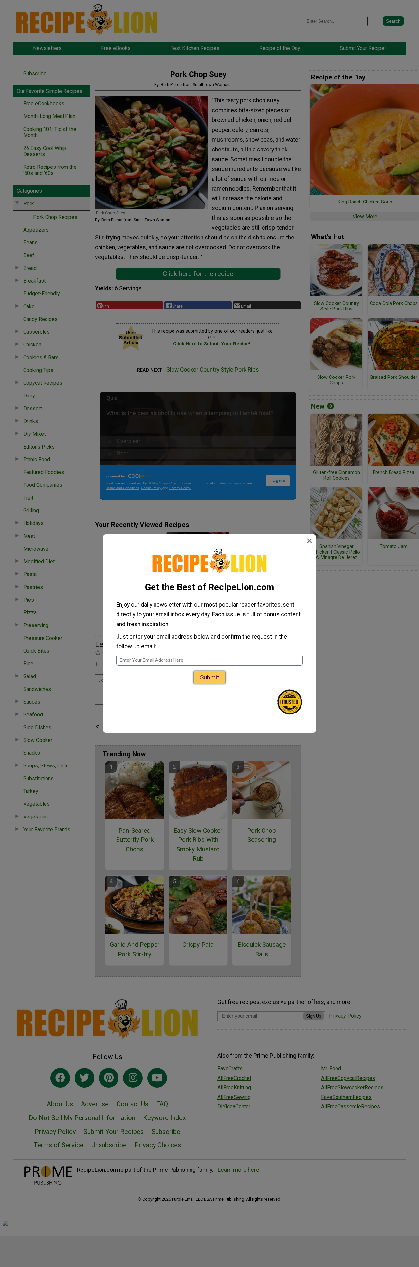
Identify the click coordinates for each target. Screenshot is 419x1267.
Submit (209, 677)
